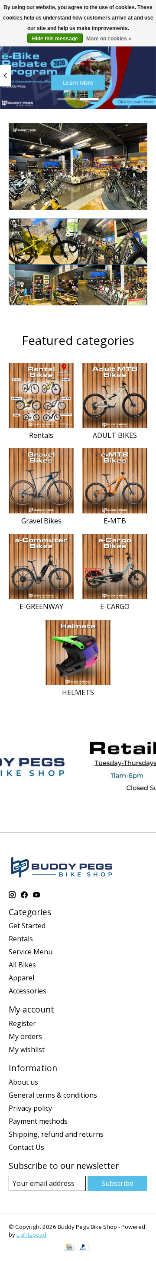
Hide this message (55, 39)
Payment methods (38, 1121)
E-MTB (115, 521)
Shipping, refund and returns (56, 1134)
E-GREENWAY (41, 606)
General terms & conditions (53, 1095)
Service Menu (30, 952)
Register (22, 1023)
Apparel (21, 978)
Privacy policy (30, 1108)
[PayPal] (83, 1248)
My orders (25, 1036)
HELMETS (78, 692)
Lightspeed (31, 1234)
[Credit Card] (69, 1248)
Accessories (27, 991)
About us (23, 1082)
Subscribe (117, 1183)
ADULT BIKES (115, 435)
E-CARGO (115, 606)
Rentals (41, 435)
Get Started (27, 925)
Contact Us (26, 1147)
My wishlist (27, 1049)
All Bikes (22, 965)
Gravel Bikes (41, 521)
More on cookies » (108, 39)
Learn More (78, 82)
